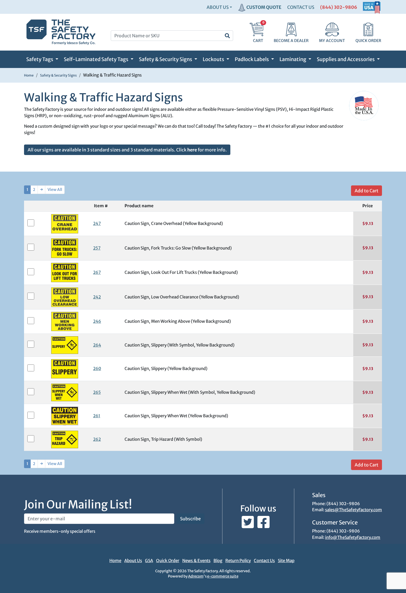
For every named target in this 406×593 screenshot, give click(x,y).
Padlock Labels (252, 59)
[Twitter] (248, 525)
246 (97, 321)
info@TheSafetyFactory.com (352, 537)
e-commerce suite (222, 576)
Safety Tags (40, 59)
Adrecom (196, 576)
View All (55, 189)
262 (97, 439)
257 (97, 248)
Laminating (293, 59)
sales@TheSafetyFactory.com (353, 509)
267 (97, 272)
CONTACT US (300, 7)
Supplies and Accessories (346, 59)
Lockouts (214, 59)
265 (97, 392)
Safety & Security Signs (166, 59)
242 (97, 297)
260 (97, 368)
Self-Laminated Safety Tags (96, 59)
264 (97, 345)
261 (96, 415)
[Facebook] (263, 525)
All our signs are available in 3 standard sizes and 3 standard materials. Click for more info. (127, 150)
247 (97, 223)
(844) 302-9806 (338, 7)
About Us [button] (218, 7)
